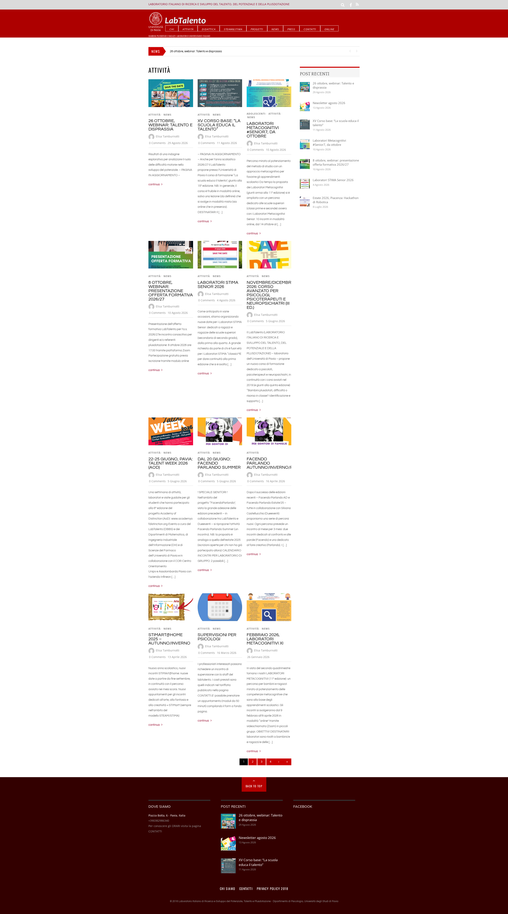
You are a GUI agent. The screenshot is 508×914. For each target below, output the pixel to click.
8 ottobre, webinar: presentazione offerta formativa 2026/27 (170, 290)
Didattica (209, 29)
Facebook (302, 806)
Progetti (257, 29)
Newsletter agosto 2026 (329, 103)
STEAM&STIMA (233, 29)
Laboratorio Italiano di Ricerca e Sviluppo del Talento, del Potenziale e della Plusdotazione (219, 4)
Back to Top (254, 786)
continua (154, 184)
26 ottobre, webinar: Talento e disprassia (196, 51)
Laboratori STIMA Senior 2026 (218, 284)
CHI (171, 29)
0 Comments (157, 143)
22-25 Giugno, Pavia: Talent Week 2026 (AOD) (170, 463)
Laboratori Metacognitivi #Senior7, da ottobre (263, 129)
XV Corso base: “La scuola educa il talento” (219, 125)
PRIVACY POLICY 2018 (272, 888)
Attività (188, 29)
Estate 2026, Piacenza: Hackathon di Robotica (336, 200)
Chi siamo (227, 888)
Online (329, 29)
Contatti (310, 29)
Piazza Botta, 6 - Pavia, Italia (166, 815)
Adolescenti (256, 113)
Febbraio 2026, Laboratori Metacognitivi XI (265, 639)
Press (291, 29)
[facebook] (351, 5)
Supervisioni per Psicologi (217, 637)
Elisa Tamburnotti (167, 136)
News (275, 29)
